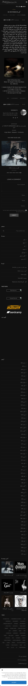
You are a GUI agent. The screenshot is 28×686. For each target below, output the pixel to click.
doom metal (15, 626)
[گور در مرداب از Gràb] (14, 153)
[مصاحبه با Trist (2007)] (7, 585)
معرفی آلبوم (23, 252)
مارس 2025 (23, 369)
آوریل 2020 (23, 402)
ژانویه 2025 (23, 373)
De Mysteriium (14, 98)
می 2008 (23, 489)
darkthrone (8, 621)
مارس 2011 (23, 470)
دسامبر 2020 (23, 392)
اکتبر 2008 (23, 483)
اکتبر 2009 (23, 476)
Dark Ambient (15, 621)
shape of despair (7, 640)
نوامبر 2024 (23, 376)
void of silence (14, 645)
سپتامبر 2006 (23, 528)
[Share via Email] (4, 20)
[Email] (21, 6)
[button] (2, 670)
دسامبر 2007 (23, 505)
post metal (8, 638)
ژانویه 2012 (23, 460)
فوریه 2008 (23, 499)
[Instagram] (19, 6)
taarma (8, 642)
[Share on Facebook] (12, 20)
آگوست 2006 (22, 531)
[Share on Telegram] (9, 20)
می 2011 (23, 466)
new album (11, 635)
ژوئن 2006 (23, 535)
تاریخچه (24, 243)
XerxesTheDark (22, 647)
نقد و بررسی (23, 259)
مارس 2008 (23, 496)
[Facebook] (16, 6)
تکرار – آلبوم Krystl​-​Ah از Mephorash (19, 282)
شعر (24, 246)
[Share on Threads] (7, 20)
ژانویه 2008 (23, 502)
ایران (16, 647)
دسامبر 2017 (23, 424)
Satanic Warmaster (16, 640)
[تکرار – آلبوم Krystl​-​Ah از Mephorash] (21, 601)
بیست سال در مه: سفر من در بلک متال (19, 267)
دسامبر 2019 (23, 405)
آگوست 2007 (22, 515)
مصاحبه (24, 249)
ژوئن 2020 (23, 398)
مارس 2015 (23, 441)
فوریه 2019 (23, 415)
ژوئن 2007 (23, 522)
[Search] (16, 2)
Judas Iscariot (22, 633)
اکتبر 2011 (23, 463)
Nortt (5, 635)
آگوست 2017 (22, 428)
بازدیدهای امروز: (23, 656)
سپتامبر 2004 (23, 551)
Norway (23, 638)
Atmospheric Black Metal (16, 619)
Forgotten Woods (21, 628)
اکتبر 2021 (23, 386)
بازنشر (24, 239)
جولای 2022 (22, 382)
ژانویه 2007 (23, 525)
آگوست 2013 (22, 450)
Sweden (13, 642)
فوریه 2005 (23, 547)
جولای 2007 (22, 518)
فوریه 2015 (23, 444)
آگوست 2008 (22, 486)
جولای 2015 (22, 437)
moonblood (8, 633)
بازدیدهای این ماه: (23, 660)
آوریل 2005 (23, 544)
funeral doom (13, 628)
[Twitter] (17, 6)
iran (8, 98)
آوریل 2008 (23, 492)
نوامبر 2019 (23, 408)
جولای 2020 (22, 395)
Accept (14, 682)
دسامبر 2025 (23, 363)
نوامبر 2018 (23, 418)
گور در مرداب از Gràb (14, 168)
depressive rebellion (8, 623)
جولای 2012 (22, 454)
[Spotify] (23, 6)
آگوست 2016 (22, 431)
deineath (23, 15)
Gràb (24, 630)
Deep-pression (22, 623)
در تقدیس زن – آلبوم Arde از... (8, 609)
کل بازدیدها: (24, 664)
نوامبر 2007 (23, 509)
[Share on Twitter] (10, 20)
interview (15, 630)
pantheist (18, 638)
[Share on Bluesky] (5, 20)
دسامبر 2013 (23, 447)
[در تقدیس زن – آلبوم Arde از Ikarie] (7, 601)
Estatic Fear (8, 626)
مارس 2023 (23, 379)
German (6, 628)
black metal (23, 98)
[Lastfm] (24, 6)
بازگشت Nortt (24, 275)
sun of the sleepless (21, 642)
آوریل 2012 (23, 457)
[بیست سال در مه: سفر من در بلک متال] (21, 567)
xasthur (7, 645)
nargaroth (23, 635)
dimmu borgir (22, 626)
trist (3, 642)
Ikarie (20, 630)
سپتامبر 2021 (23, 389)
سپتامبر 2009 (23, 479)
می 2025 (23, 366)
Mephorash (15, 633)
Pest (13, 638)
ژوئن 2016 (23, 434)
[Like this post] (13, 20)
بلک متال (12, 647)
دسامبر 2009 (23, 473)
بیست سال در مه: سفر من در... (22, 576)
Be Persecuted (6, 619)
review (24, 640)
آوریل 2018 (23, 421)
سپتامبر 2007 (23, 512)
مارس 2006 (23, 538)
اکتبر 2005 (23, 541)
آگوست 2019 (22, 411)
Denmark (16, 623)
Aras (24, 619)
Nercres (17, 635)
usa (24, 645)
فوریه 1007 (23, 554)
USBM (21, 645)
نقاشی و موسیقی (22, 256)
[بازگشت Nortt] (21, 585)
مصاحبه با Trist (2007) (22, 278)
